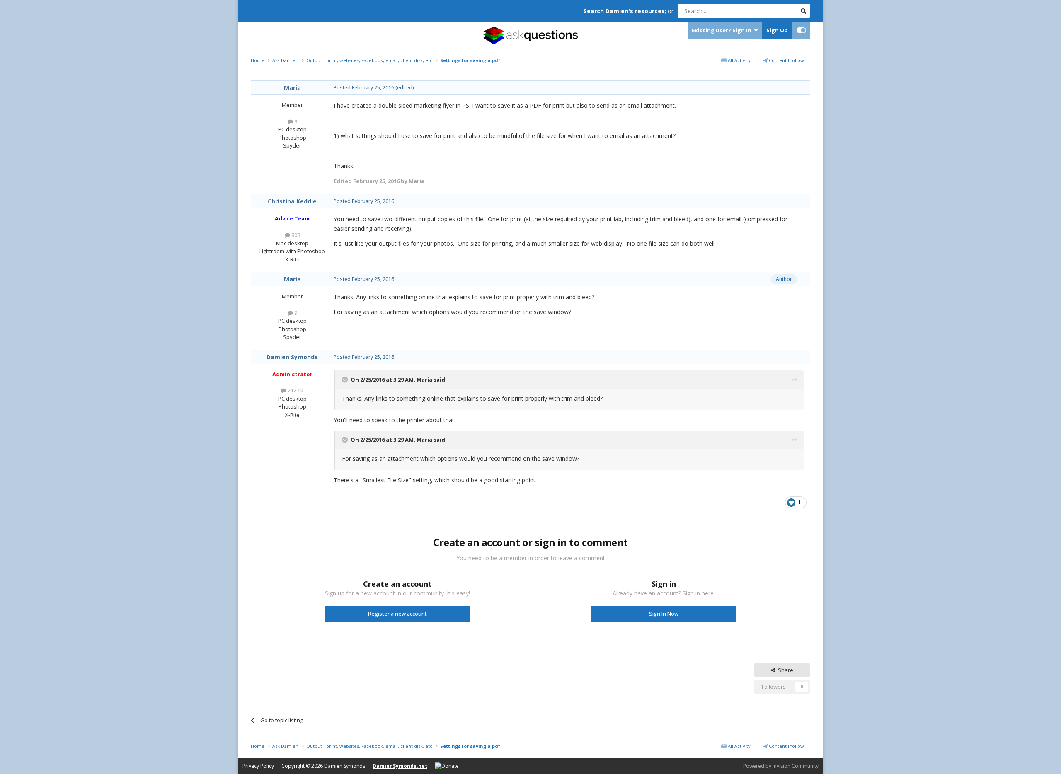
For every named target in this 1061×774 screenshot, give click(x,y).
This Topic (773, 10)
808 (295, 235)
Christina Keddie (292, 201)
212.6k (294, 390)
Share (784, 670)
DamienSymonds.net (400, 765)
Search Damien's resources (624, 11)
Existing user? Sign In (723, 30)
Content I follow (786, 60)
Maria (292, 88)
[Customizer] (801, 30)
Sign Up (777, 30)
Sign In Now (663, 613)
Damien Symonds (292, 357)
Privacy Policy (258, 765)
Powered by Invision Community (781, 765)
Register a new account (397, 613)
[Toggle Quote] (345, 379)
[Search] (803, 11)
